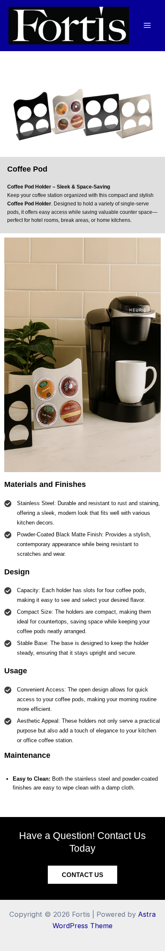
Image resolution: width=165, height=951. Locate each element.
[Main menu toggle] (147, 25)
